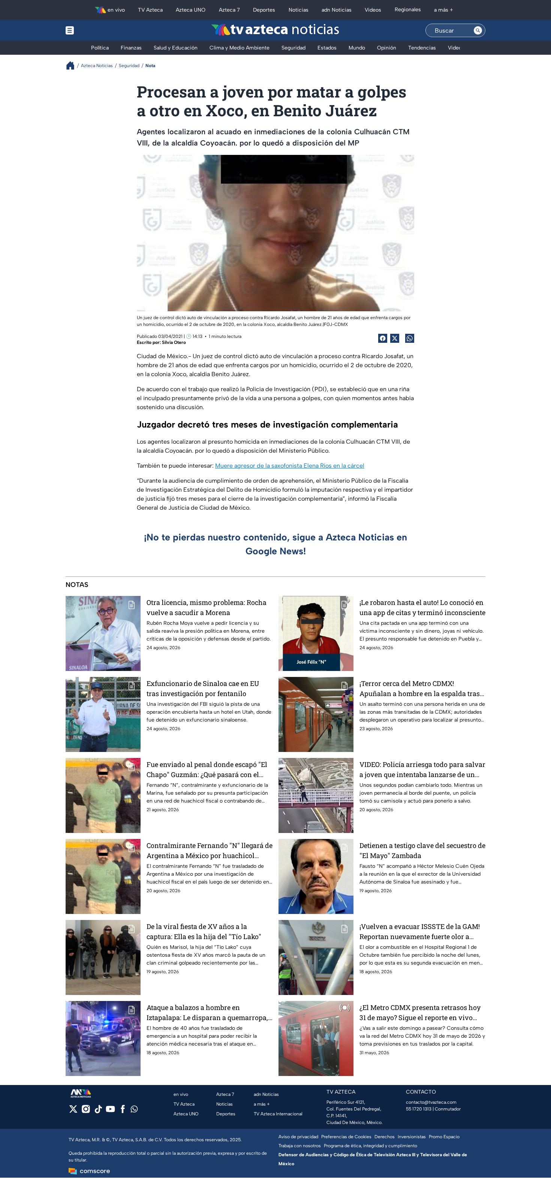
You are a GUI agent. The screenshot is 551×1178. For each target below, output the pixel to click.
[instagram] (85, 1111)
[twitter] (73, 1111)
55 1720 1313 (418, 1109)
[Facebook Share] (382, 338)
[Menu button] (96, 30)
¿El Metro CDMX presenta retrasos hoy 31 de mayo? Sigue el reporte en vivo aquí (420, 1013)
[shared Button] (409, 338)
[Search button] (478, 30)
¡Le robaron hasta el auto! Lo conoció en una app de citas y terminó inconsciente (422, 607)
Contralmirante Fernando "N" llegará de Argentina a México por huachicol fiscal (210, 851)
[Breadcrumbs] (73, 65)
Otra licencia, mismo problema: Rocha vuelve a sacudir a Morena (207, 607)
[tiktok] (98, 1111)
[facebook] (122, 1111)
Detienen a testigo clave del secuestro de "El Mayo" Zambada (422, 850)
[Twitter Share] (394, 338)
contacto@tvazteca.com (431, 1102)
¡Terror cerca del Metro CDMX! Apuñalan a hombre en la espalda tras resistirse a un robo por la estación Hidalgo (419, 689)
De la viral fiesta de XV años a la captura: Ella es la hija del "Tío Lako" (204, 931)
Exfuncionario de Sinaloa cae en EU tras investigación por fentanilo (203, 688)
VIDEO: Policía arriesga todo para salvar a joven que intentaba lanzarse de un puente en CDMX (422, 770)
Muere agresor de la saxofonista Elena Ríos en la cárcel (289, 465)
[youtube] (110, 1111)
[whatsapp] (134, 1110)
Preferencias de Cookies (346, 1136)
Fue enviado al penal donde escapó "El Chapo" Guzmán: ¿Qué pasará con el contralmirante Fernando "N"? (207, 770)
